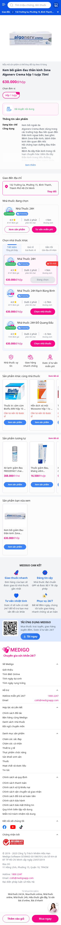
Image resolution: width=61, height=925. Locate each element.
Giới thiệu (8, 669)
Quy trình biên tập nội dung (17, 809)
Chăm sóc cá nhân (12, 743)
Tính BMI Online (11, 674)
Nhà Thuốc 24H (25, 208)
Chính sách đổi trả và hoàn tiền (19, 796)
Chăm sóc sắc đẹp (12, 739)
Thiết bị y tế (9, 747)
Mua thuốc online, (34, 894)
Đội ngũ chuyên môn (14, 726)
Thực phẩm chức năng (14, 752)
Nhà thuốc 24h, (20, 897)
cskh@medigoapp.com (46, 700)
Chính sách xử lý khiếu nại (16, 787)
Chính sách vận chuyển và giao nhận (22, 791)
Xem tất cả (53, 376)
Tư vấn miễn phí (44, 229)
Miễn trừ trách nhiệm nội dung (19, 813)
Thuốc (6, 761)
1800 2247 (53, 695)
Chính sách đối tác (12, 713)
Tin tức (6, 770)
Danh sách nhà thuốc (14, 721)
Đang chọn (42, 279)
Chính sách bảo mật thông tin (18, 804)
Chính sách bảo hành (14, 800)
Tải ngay (32, 636)
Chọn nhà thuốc (42, 311)
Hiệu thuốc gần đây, (38, 897)
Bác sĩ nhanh (37, 900)
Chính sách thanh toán (15, 782)
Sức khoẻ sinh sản (12, 756)
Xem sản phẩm (17, 229)
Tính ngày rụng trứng (14, 683)
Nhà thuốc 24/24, (16, 894)
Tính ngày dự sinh (12, 678)
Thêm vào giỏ (16, 918)
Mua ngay (45, 918)
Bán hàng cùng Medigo (15, 717)
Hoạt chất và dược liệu (14, 765)
